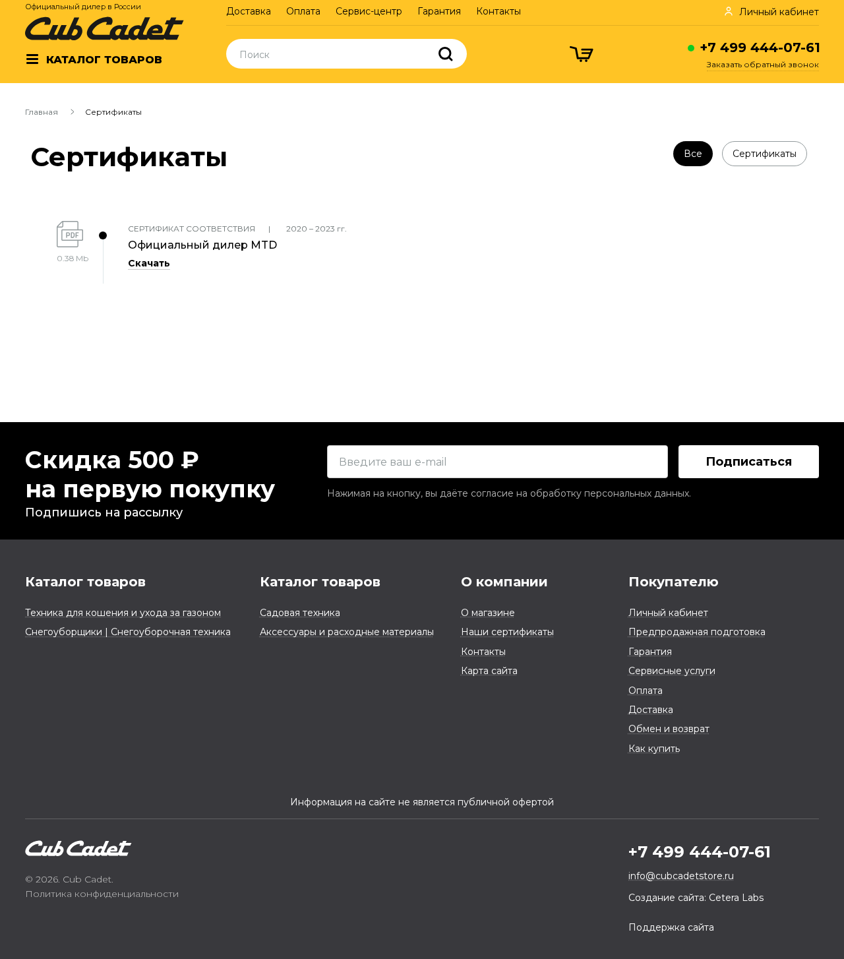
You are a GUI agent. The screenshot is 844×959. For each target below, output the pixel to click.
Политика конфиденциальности (102, 894)
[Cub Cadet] (104, 28)
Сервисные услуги (671, 671)
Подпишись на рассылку (104, 512)
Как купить (654, 749)
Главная (41, 112)
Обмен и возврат (668, 729)
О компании (504, 582)
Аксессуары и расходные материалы (347, 632)
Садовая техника (300, 613)
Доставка (248, 11)
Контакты (498, 11)
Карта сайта (489, 671)
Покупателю (673, 582)
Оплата (303, 11)
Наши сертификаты (507, 632)
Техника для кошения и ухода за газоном (123, 613)
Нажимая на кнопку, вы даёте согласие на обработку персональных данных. (509, 493)
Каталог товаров (85, 582)
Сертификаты (765, 154)
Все (693, 154)
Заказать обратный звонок (763, 64)
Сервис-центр (369, 11)
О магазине (488, 613)
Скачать (149, 263)
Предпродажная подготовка (697, 632)
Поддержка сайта (671, 927)
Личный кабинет (668, 613)
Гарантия (439, 11)
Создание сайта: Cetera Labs (696, 898)
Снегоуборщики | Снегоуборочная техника (128, 632)
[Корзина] (583, 56)
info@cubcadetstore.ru (681, 876)
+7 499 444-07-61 (760, 47)
